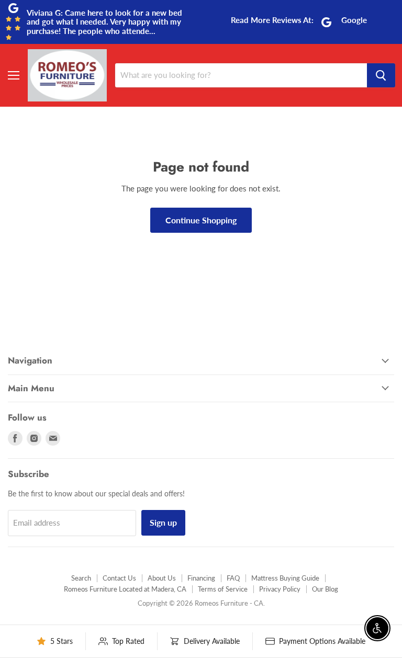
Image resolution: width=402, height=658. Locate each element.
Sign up (163, 522)
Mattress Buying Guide (285, 578)
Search (81, 578)
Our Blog (325, 589)
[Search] (381, 75)
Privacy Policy (279, 589)
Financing (201, 578)
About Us (162, 578)
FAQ (233, 578)
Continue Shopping (201, 220)
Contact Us (119, 578)
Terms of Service (223, 589)
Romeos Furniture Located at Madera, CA (125, 589)
